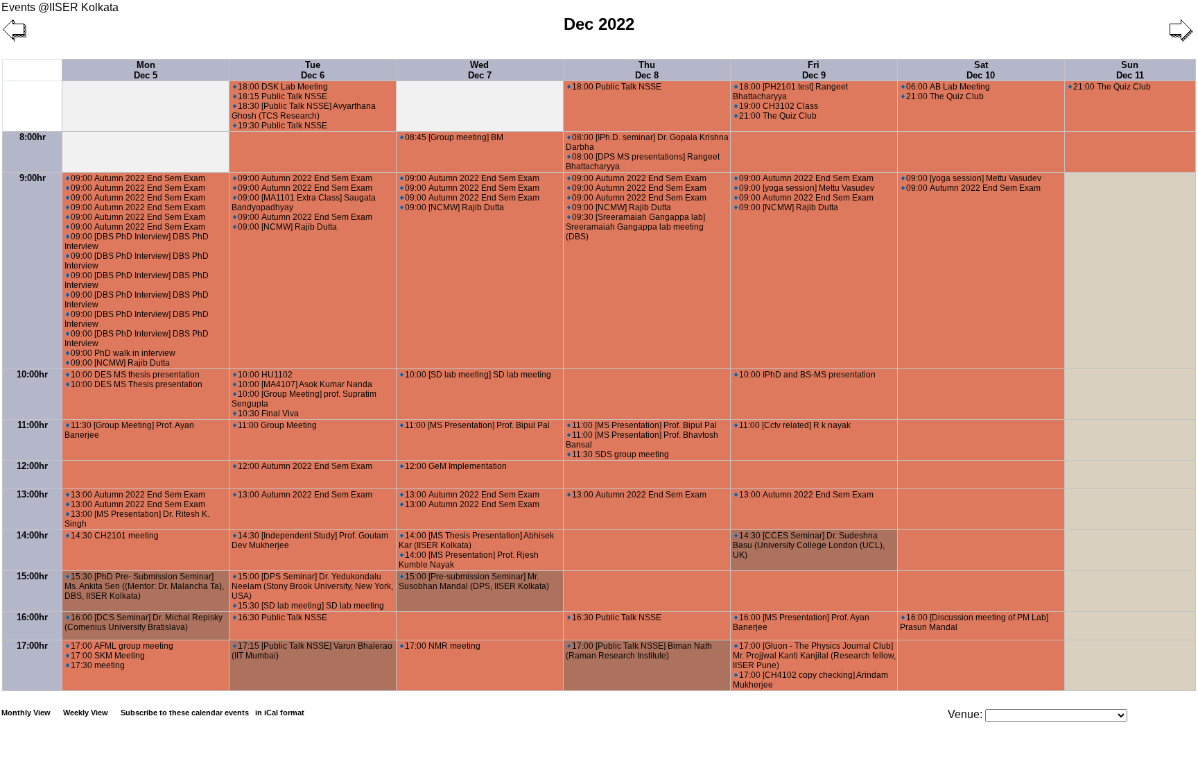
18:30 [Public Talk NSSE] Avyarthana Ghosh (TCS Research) (304, 111)
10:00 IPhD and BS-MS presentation (807, 375)
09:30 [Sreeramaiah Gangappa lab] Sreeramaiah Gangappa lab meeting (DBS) (635, 226)
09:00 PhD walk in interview (123, 353)
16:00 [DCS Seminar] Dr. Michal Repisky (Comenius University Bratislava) (143, 622)
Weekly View (85, 712)
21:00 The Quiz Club (778, 116)
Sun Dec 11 (1130, 70)
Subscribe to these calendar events (212, 712)
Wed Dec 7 (480, 70)
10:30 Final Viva (268, 413)
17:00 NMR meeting (442, 646)
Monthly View (26, 712)
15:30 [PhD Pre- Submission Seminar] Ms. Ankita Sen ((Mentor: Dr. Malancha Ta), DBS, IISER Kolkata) (144, 586)
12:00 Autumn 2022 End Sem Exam (305, 466)
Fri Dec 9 (814, 70)
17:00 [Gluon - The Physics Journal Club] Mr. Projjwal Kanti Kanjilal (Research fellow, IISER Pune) (814, 655)
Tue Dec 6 (312, 70)
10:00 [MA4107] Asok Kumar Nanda (305, 384)
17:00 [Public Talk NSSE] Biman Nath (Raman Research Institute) (639, 651)
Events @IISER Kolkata (60, 7)
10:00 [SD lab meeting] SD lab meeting (478, 375)
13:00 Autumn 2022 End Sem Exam (138, 495)
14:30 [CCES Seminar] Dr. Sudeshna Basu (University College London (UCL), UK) (809, 545)
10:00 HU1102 (265, 375)
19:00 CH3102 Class (778, 106)
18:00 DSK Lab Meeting (283, 87)
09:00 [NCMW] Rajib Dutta (120, 363)
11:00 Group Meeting (277, 425)
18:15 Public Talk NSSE (282, 96)
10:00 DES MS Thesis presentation (136, 384)
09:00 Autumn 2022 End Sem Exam (138, 178)
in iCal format (279, 712)
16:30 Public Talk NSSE (282, 617)
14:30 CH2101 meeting (115, 535)
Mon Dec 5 (145, 70)
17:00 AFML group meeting (122, 646)
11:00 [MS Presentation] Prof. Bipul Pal (477, 425)
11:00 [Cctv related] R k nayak (795, 425)
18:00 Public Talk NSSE (616, 87)
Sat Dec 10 (980, 70)
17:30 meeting (98, 665)
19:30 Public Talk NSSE (282, 125)
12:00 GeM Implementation (456, 466)
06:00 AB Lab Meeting (948, 87)
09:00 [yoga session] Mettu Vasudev (806, 188)
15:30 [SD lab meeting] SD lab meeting (311, 606)
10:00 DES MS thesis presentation (135, 375)
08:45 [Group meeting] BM (454, 137)
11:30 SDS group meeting (620, 454)
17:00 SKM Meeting (108, 656)
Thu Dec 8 (647, 70)
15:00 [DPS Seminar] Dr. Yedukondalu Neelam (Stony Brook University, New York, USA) (312, 586)
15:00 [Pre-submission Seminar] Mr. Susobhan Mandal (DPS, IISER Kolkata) (474, 581)
